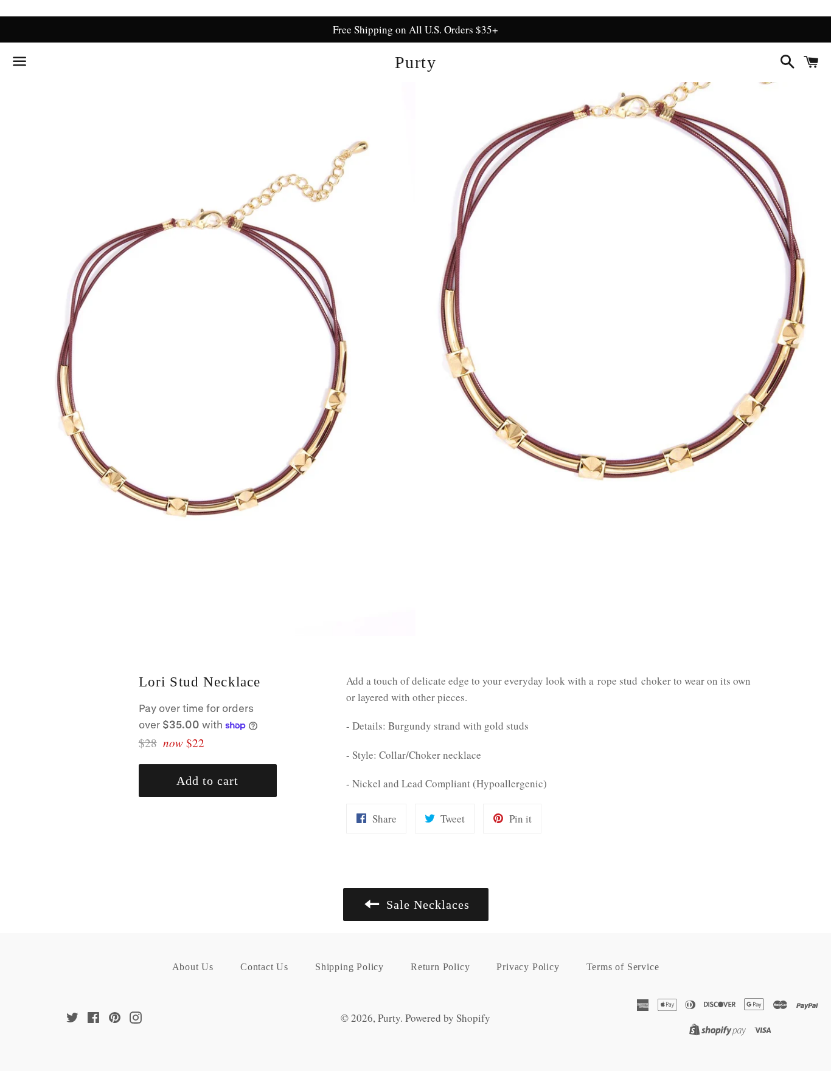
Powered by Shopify (447, 1018)
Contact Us (264, 967)
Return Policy (440, 967)
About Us (193, 967)
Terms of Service (622, 967)
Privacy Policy (527, 967)
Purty (415, 62)
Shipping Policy (349, 967)
